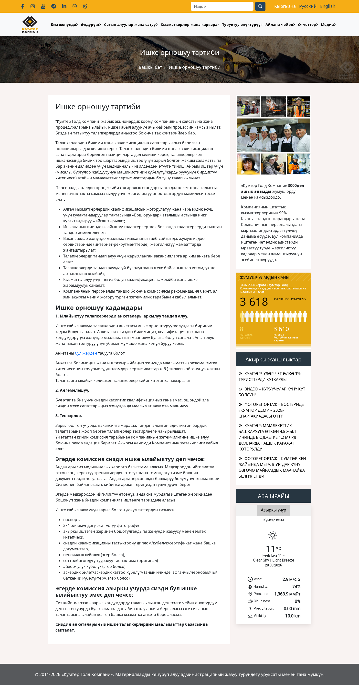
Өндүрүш (90, 24)
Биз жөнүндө (63, 24)
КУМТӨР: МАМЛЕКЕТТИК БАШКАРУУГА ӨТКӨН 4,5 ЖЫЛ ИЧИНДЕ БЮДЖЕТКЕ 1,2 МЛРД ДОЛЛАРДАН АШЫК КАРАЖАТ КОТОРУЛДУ (267, 437)
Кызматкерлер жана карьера (189, 24)
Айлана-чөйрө (279, 24)
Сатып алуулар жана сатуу (130, 24)
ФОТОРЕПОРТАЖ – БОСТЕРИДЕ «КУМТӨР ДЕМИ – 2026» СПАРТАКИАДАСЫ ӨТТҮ (271, 410)
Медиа (327, 24)
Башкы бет (151, 67)
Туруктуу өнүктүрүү (241, 24)
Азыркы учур (273, 510)
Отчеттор (307, 24)
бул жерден (86, 353)
